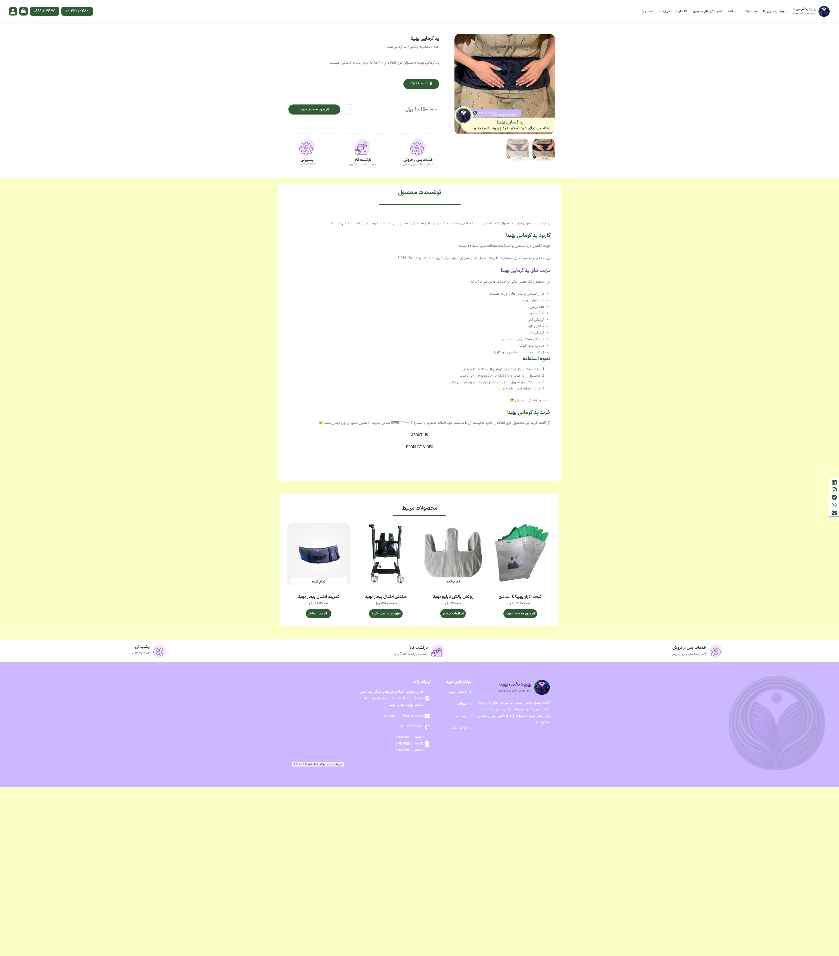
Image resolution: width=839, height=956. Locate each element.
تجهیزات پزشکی (420, 46)
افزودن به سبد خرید (314, 109)
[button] (421, 84)
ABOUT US (419, 435)
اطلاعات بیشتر (453, 613)
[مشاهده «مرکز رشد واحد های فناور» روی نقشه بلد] (321, 723)
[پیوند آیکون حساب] (13, 11)
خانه (436, 46)
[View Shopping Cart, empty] (23, 11)
